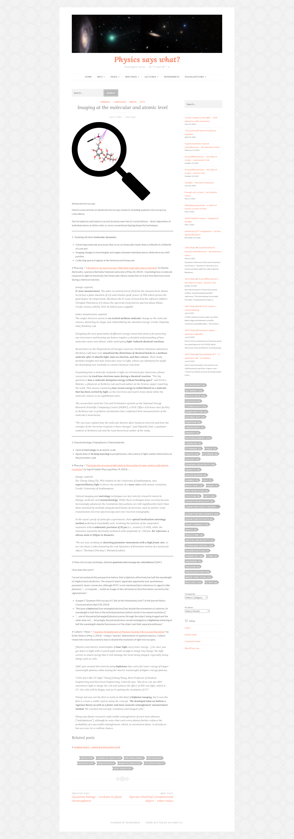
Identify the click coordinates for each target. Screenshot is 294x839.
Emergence (194, 427)
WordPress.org (192, 648)
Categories (190, 594)
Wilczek (193, 582)
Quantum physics (199, 519)
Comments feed (192, 641)
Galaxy (192, 459)
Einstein (192, 422)
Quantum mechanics (202, 514)
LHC (207, 480)
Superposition (197, 550)
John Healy (130, 117)
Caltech (192, 401)
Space (191, 529)
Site (142, 102)
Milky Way (194, 485)
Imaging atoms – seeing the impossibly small (97, 747)
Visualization (197, 572)
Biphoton (87, 758)
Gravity (192, 469)
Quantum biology (199, 501)
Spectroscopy (123, 768)
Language (120, 102)
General (105, 102)
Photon (192, 496)
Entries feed (190, 634)
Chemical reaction (109, 758)
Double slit (195, 417)
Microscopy (86, 763)
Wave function (198, 577)
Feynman (193, 448)
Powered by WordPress (125, 822)
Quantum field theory (200, 506)
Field (211, 448)
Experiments (171, 77)
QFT (210, 496)
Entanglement (134, 758)
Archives (189, 607)
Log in (187, 627)
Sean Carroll (197, 524)
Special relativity (199, 540)
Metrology (155, 758)
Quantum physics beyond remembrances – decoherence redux (203, 251)
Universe (193, 561)
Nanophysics (106, 763)
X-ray (211, 582)
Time (212, 556)
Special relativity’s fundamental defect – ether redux (151, 797)
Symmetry (194, 556)
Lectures (150, 77)
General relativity (200, 464)
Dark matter (196, 411)
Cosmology (195, 406)
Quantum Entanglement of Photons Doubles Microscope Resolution (129, 631)
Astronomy (195, 385)
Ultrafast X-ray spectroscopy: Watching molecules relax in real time (121, 267)
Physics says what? (147, 59)
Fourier (210, 454)
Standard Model (199, 545)
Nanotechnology (130, 763)
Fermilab (193, 443)
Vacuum (192, 566)
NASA (212, 485)
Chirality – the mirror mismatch (199, 182)
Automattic (175, 822)
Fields (192, 454)
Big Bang (193, 390)
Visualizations (194, 77)
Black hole (195, 395)
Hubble (192, 480)
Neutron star (196, 490)
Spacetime (194, 535)
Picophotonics (154, 763)
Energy (192, 433)
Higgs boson (195, 475)
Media (133, 102)
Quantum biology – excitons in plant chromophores (97, 797)
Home (88, 77)
